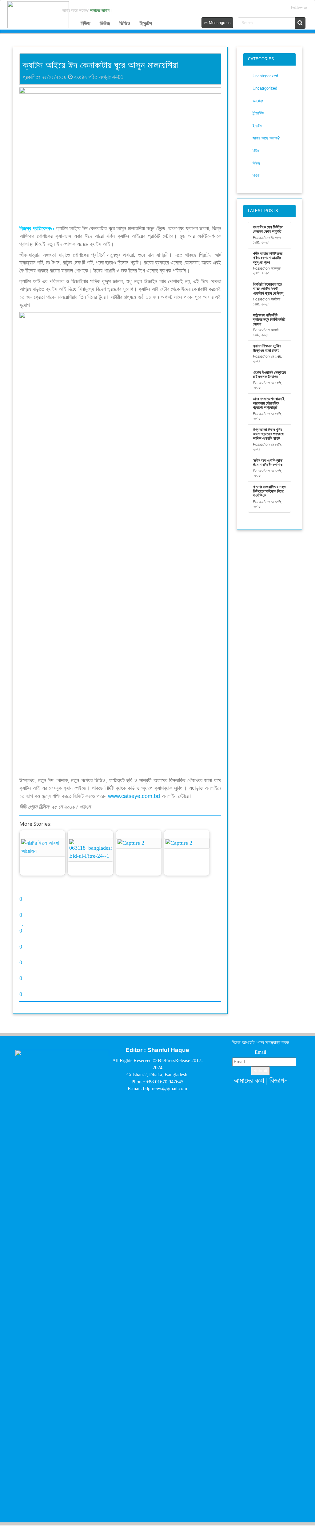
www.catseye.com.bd (134, 796)
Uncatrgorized (265, 88)
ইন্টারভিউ (258, 113)
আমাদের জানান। (101, 10)
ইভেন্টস (146, 23)
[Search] (300, 23)
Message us (219, 22)
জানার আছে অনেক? (266, 138)
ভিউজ (105, 23)
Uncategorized (265, 76)
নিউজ (85, 23)
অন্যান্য (258, 101)
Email (260, 1052)
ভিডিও (124, 23)
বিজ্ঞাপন (278, 1080)
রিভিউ (256, 175)
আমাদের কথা (248, 1080)
